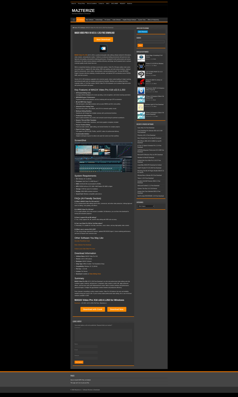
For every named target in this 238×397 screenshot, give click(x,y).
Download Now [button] (116, 309)
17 (157, 116)
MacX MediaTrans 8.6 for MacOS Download (149, 138)
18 (155, 106)
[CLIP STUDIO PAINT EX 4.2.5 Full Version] (141, 74)
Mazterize (129, 3)
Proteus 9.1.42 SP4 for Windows (154, 63)
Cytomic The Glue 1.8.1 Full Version (147, 188)
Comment (78, 327)
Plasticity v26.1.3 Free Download (146, 135)
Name (76, 344)
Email (76, 350)
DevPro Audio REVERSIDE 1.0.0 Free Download (151, 196)
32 (155, 75)
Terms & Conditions (92, 3)
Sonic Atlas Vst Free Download (146, 127)
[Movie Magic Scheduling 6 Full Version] (141, 58)
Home (73, 19)
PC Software (80, 19)
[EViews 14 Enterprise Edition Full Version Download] (141, 115)
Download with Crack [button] (92, 309)
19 (155, 100)
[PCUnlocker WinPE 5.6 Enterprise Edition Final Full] (141, 90)
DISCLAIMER (114, 3)
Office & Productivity (153, 19)
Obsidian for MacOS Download (146, 157)
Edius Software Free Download (83, 245)
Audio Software (116, 19)
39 (155, 65)
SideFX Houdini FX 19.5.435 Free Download (149, 168)
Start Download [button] (103, 39)
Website (77, 355)
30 (155, 83)
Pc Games (107, 19)
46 (155, 59)
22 (157, 91)
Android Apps (99, 19)
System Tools (142, 19)
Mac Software (89, 19)
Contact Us (101, 3)
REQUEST (122, 3)
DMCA (107, 3)
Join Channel (142, 31)
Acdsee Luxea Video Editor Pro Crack (85, 248)
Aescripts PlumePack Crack (82, 241)
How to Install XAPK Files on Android (80, 380)
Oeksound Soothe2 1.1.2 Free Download (148, 185)
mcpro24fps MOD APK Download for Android (149, 165)
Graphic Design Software (129, 19)
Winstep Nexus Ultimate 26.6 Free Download (150, 175)
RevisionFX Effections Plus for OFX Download (150, 154)
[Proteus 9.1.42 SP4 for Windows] (141, 66)
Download (77, 303)
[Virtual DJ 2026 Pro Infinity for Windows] (141, 82)
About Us (73, 3)
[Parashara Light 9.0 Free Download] (141, 107)
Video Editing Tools (95, 274)
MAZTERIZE (83, 10)
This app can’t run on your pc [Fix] (79, 383)
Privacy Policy (81, 3)
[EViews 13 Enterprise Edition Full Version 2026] (141, 98)
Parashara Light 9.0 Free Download (154, 104)
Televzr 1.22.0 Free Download (145, 178)
